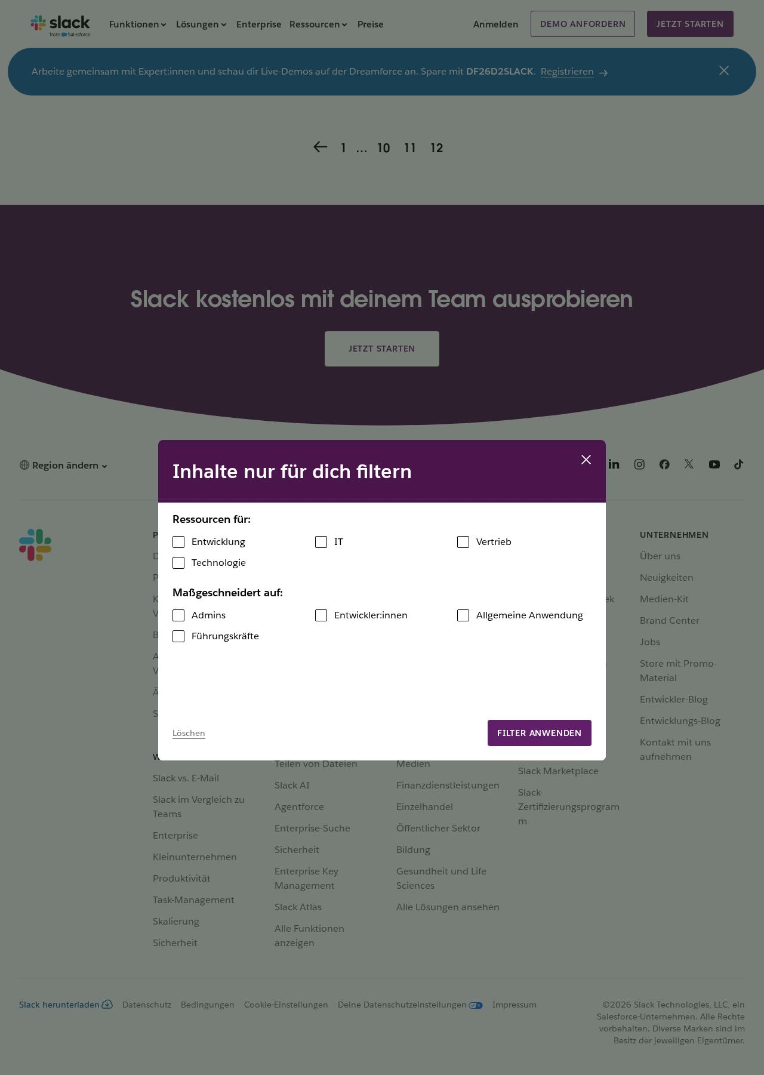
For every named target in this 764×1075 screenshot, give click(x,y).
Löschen (188, 733)
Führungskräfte (225, 636)
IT (338, 541)
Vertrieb (494, 541)
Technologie (219, 562)
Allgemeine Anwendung (529, 615)
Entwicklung (218, 541)
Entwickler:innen (371, 615)
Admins (209, 615)
